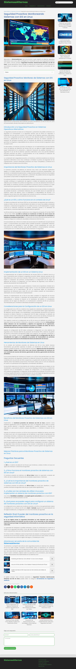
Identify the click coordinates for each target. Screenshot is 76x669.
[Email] (28, 586)
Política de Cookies (42, 663)
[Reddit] (31, 586)
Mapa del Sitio (41, 666)
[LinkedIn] (21, 586)
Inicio (26, 6)
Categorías (32, 6)
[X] (8, 586)
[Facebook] (5, 586)
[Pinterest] (11, 586)
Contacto (48, 6)
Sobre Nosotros (40, 6)
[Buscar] (72, 2)
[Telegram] (25, 586)
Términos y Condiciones (43, 661)
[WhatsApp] (15, 586)
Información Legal (42, 659)
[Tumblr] (18, 586)
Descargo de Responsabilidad (44, 664)
